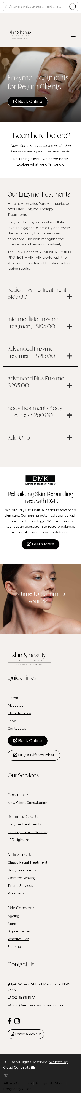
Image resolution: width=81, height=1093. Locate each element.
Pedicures (16, 893)
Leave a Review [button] (27, 1034)
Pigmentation (19, 931)
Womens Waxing (22, 878)
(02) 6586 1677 (23, 997)
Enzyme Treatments (25, 824)
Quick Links (22, 678)
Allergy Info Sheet (50, 1083)
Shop (12, 721)
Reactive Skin (18, 939)
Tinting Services (21, 885)
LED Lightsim (18, 840)
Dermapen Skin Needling (28, 832)
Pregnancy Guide (17, 1089)
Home (13, 698)
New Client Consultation (27, 803)
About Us (15, 705)
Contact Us (17, 728)
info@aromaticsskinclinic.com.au (39, 1005)
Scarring (14, 947)
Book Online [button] (29, 101)
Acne (12, 924)
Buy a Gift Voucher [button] (35, 755)
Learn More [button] (42, 544)
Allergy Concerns (18, 1083)
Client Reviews (19, 713)
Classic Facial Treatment (28, 862)
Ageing (13, 916)
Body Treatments (22, 870)
